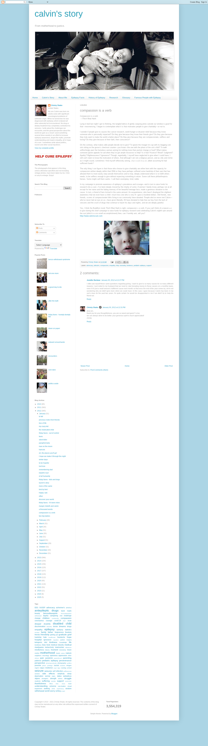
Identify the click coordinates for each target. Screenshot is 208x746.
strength (53, 678)
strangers (45, 678)
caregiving (54, 616)
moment (54, 650)
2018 (39, 574)
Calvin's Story (48, 97)
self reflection (58, 671)
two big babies (44, 516)
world (47, 691)
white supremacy (58, 688)
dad (64, 621)
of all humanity (44, 476)
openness (54, 656)
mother (37, 653)
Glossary (126, 97)
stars (53, 676)
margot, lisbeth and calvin (49, 506)
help (117, 265)
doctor (55, 626)
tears (41, 436)
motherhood (47, 652)
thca (51, 683)
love (48, 645)
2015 (39, 564)
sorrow (47, 676)
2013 (39, 558)
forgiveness (59, 632)
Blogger (114, 714)
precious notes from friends (49, 420)
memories (59, 647)
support (149, 265)
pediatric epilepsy (139, 265)
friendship (45, 634)
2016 (39, 567)
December (43, 553)
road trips (57, 668)
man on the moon (45, 446)
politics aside (53, 384)
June (41, 533)
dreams (62, 626)
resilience (49, 668)
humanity (123, 265)
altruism (96, 265)
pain (42, 658)
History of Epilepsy (97, 97)
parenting (67, 658)
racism (56, 665)
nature (68, 653)
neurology (45, 655)
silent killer (43, 440)
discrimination (40, 626)
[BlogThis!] (119, 262)
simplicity (61, 674)
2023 (39, 591)
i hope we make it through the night (52, 456)
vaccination (62, 686)
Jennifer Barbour (93, 280)
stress (60, 678)
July (41, 537)
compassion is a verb (47, 513)
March (41, 524)
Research (113, 97)
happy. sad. (43, 493)
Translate (53, 249)
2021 (39, 584)
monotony (62, 650)
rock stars (52, 370)
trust (69, 683)
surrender (68, 681)
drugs (69, 626)
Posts (40, 228)
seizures (48, 671)
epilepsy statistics (64, 630)
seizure (39, 670)
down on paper (54, 328)
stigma (37, 678)
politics (69, 663)
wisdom (68, 689)
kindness (130, 265)
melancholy (49, 647)
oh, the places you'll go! (48, 453)
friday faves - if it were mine (49, 503)
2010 (39, 404)
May (41, 530)
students (38, 681)
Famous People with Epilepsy (147, 97)
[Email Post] (112, 262)
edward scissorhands (56, 342)
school (69, 668)
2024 (39, 594)
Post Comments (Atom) (99, 370)
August (42, 540)
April (41, 527)
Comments (42, 233)
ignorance (47, 640)
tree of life (42, 423)
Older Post (169, 366)
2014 (39, 561)
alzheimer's (60, 608)
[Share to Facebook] (124, 262)
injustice (56, 640)
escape (37, 632)
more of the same (45, 486)
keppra (69, 640)
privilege (50, 665)
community (55, 618)
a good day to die (55, 287)
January (42, 414)
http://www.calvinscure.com (91, 216)
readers (62, 665)
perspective (40, 663)
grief (69, 634)
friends (37, 635)
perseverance (65, 660)
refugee (68, 665)
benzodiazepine (50, 613)
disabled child (62, 623)
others (37, 658)
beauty (37, 613)
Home (35, 97)
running (63, 668)
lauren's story (44, 483)
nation (63, 653)
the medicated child (46, 430)
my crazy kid (43, 426)
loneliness (38, 645)
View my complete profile (44, 148)
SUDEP (42, 608)
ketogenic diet (41, 642)
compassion (104, 265)
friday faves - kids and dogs (49, 480)
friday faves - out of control (49, 433)
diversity (49, 626)
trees (63, 683)
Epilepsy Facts (77, 97)
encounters (52, 356)
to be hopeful (44, 463)
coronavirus (39, 621)
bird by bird (43, 489)
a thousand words (46, 509)
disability (47, 624)
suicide (53, 681)
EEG (36, 608)
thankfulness (40, 683)
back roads (66, 611)
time (57, 683)
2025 (39, 597)
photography (62, 663)
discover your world (46, 499)
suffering (46, 681)
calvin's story (59, 13)
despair (38, 624)
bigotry (45, 616)
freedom (68, 632)
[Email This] (116, 262)
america (68, 607)
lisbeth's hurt (44, 473)
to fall (41, 416)
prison (44, 665)
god (56, 635)
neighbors (38, 655)
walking (47, 689)
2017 (39, 571)
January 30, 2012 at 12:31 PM (113, 307)
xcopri (63, 691)
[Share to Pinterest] (127, 262)
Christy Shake (92, 307)
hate (45, 637)
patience (38, 661)
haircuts (42, 450)
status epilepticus (64, 676)
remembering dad (46, 470)
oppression (62, 656)
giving (52, 635)
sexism (37, 674)
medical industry (57, 645)
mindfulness (39, 650)
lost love (42, 466)
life (70, 642)
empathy (112, 265)
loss (44, 645)
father (50, 632)
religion (42, 668)
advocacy (89, 265)
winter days (43, 460)
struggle (67, 678)
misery (47, 650)
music (58, 653)
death (69, 621)
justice (62, 640)
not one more (53, 273)
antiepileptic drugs (47, 610)
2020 (39, 581)
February (43, 520)
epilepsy (49, 629)
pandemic (49, 658)
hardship (38, 637)
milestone (68, 647)
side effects (48, 673)
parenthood (58, 658)
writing (58, 691)
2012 (39, 411)
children (46, 618)
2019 (39, 577)
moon (69, 650)
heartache (61, 637)
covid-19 (57, 621)
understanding (41, 686)
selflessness (67, 671)
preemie (38, 665)
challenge (67, 616)
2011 (39, 407)
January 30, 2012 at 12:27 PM (112, 280)
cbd (61, 616)
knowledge (63, 642)
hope (69, 637)
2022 (39, 587)
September (43, 543)
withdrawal (39, 691)
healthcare (52, 637)
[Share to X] (122, 262)
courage (49, 621)
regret (37, 668)
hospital (38, 640)
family (43, 632)
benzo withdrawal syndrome (59, 259)
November (43, 550)
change (37, 618)
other (41, 496)
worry (52, 691)
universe (53, 686)
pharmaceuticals (51, 663)
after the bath (53, 301)
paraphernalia (44, 443)
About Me (62, 97)
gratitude (63, 634)
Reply (89, 299)
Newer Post (85, 366)
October (42, 547)
